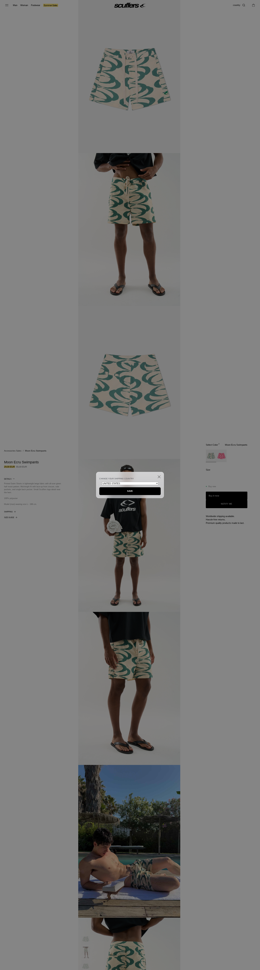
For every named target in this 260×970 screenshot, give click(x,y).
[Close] (159, 476)
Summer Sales (50, 5)
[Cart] (253, 5)
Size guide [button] (9, 517)
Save (130, 491)
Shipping (8, 512)
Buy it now (214, 495)
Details (7, 479)
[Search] (244, 5)
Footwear (35, 5)
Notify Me (226, 504)
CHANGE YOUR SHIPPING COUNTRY (116, 479)
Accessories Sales (12, 451)
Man (15, 5)
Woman (24, 5)
